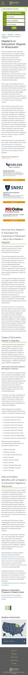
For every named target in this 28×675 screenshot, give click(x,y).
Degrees (10, 34)
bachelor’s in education (16, 307)
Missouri (11, 597)
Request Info (14, 180)
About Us (14, 650)
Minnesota (4, 597)
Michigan (18, 595)
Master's (17, 34)
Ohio (15, 597)
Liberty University (8, 171)
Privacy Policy (14, 660)
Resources (14, 654)
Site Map (14, 663)
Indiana (8, 595)
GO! (14, 28)
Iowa (12, 595)
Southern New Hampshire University (11, 193)
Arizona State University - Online (13, 214)
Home (4, 34)
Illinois (3, 595)
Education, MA (14, 216)
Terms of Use (14, 657)
